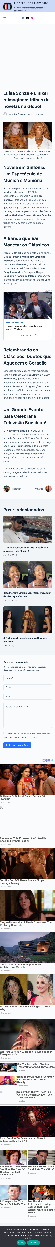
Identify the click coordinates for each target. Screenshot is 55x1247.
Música (39, 114)
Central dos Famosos (31, 3)
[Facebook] (23, 18)
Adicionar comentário (17, 706)
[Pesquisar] (51, 18)
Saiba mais (34, 1242)
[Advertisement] (27, 53)
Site (8, 696)
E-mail (10, 687)
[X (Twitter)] (27, 18)
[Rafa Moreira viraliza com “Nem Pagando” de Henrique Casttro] (27, 574)
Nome (9, 678)
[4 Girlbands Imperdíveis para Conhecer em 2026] (27, 620)
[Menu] (4, 18)
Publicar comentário (17, 745)
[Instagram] (32, 18)
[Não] (51, 1236)
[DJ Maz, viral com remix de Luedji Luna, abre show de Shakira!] (27, 529)
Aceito (21, 1242)
